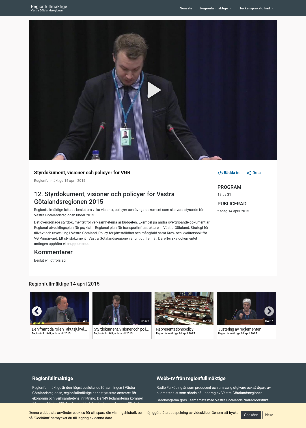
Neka (269, 415)
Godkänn (251, 415)
